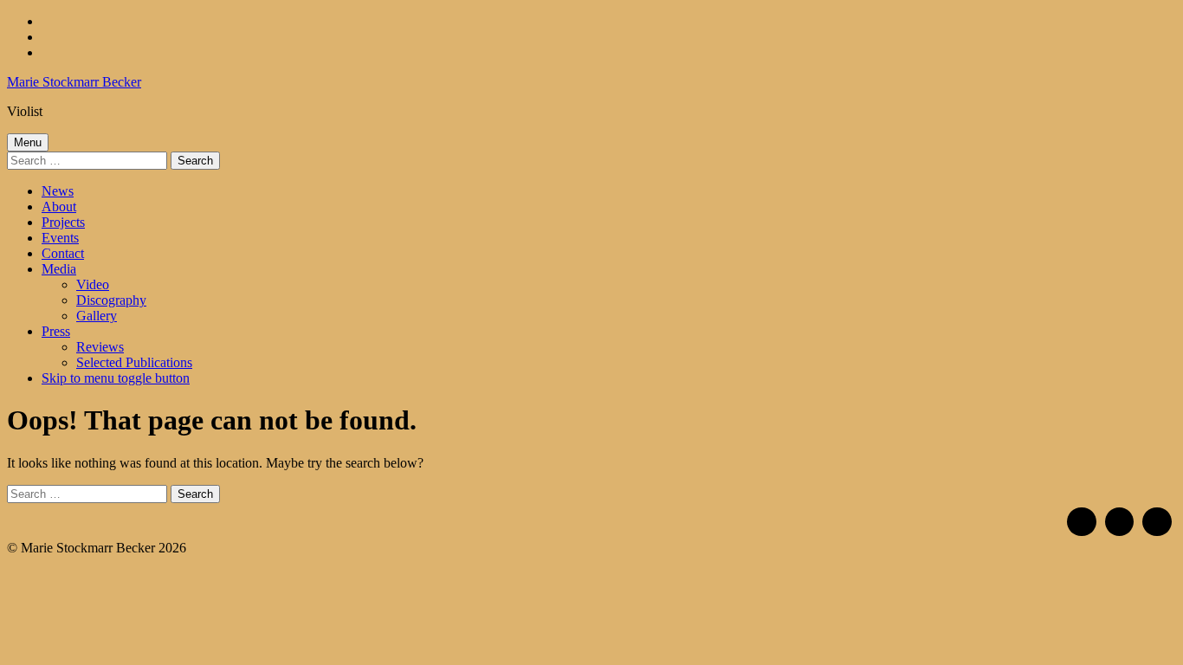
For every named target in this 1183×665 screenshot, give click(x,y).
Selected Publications (134, 362)
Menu (28, 142)
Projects (63, 222)
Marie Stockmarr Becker (74, 81)
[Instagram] (1082, 522)
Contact (63, 253)
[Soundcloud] (1120, 522)
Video (92, 284)
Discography (111, 300)
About (59, 206)
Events (60, 237)
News (58, 191)
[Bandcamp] (1157, 522)
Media (59, 268)
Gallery (96, 315)
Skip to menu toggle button (116, 378)
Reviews (100, 346)
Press (56, 331)
